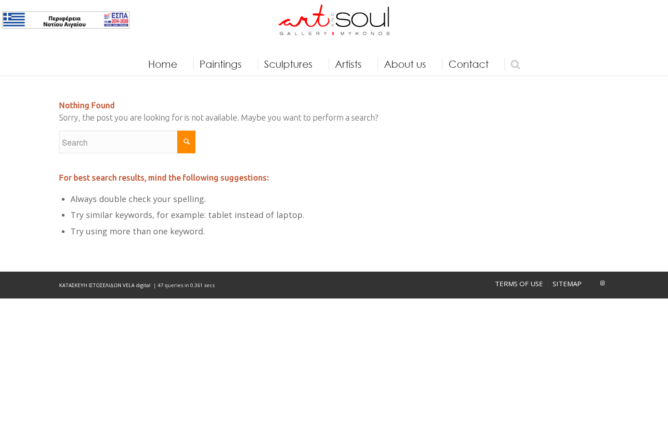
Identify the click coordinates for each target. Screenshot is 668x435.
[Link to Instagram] (602, 283)
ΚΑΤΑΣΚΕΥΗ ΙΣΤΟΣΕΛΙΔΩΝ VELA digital (105, 285)
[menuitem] (162, 64)
